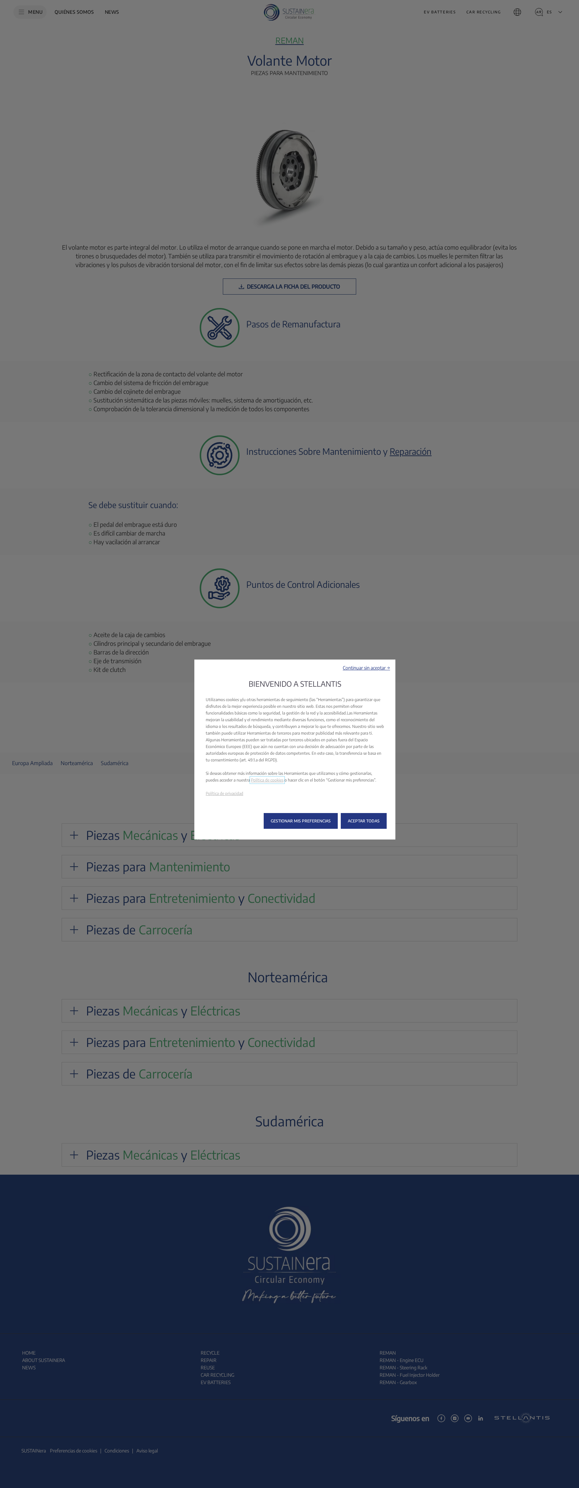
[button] (366, 668)
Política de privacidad (224, 793)
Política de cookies (267, 780)
